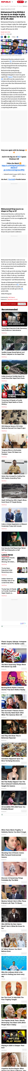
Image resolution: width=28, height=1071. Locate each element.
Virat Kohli (11, 179)
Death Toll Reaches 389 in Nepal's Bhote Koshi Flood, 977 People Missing (14, 501)
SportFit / (7, 6)
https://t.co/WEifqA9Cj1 (10, 165)
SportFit (3, 34)
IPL (11, 61)
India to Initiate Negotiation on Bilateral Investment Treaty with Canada (14, 525)
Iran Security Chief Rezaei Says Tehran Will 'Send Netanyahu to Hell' (14, 549)
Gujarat (10, 77)
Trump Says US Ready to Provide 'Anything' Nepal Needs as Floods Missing (12, 402)
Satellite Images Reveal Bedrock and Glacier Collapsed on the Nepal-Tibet (13, 353)
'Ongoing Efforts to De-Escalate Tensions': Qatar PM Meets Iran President (11, 452)
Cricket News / (13, 6)
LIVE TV (21, 2)
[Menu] (26, 2)
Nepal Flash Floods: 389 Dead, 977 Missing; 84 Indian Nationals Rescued (8, 561)
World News (4, 356)
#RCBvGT (14, 168)
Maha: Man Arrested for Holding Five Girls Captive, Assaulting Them (13, 477)
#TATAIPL (21, 165)
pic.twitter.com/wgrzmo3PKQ (14, 170)
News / (2, 6)
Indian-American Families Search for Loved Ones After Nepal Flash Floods (13, 377)
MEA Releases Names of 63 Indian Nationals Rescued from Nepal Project (13, 427)
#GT (19, 157)
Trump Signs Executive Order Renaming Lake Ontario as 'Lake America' (14, 329)
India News (4, 480)
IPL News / (20, 6)
